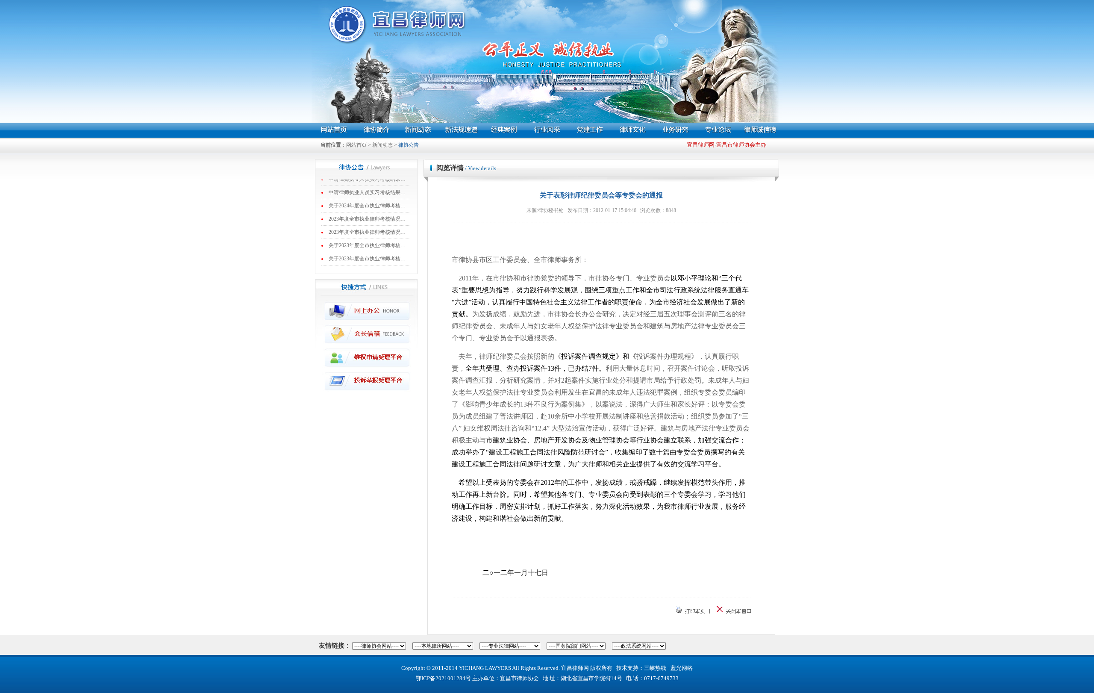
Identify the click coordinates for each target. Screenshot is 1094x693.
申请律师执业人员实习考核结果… (367, 184)
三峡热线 (655, 668)
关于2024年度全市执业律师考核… (367, 198)
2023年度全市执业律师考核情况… (367, 211)
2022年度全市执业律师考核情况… (367, 264)
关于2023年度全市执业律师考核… (367, 237)
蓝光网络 (682, 668)
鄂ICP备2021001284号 (443, 678)
